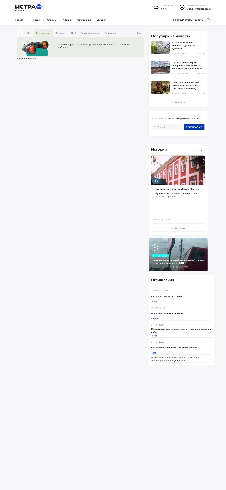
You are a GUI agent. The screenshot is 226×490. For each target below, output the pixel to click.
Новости (19, 19)
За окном (60, 33)
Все (29, 33)
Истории (35, 19)
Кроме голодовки (90, 33)
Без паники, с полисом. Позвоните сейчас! (174, 347)
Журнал (101, 19)
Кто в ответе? (43, 33)
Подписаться (194, 127)
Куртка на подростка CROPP (166, 296)
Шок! (73, 33)
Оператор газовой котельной (167, 313)
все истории (178, 228)
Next (201, 150)
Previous (193, 150)
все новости (178, 102)
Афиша (67, 19)
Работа (155, 318)
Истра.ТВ (51, 19)
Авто (153, 352)
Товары (155, 301)
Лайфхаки (110, 33)
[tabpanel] (178, 186)
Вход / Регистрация (199, 8)
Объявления (84, 19)
